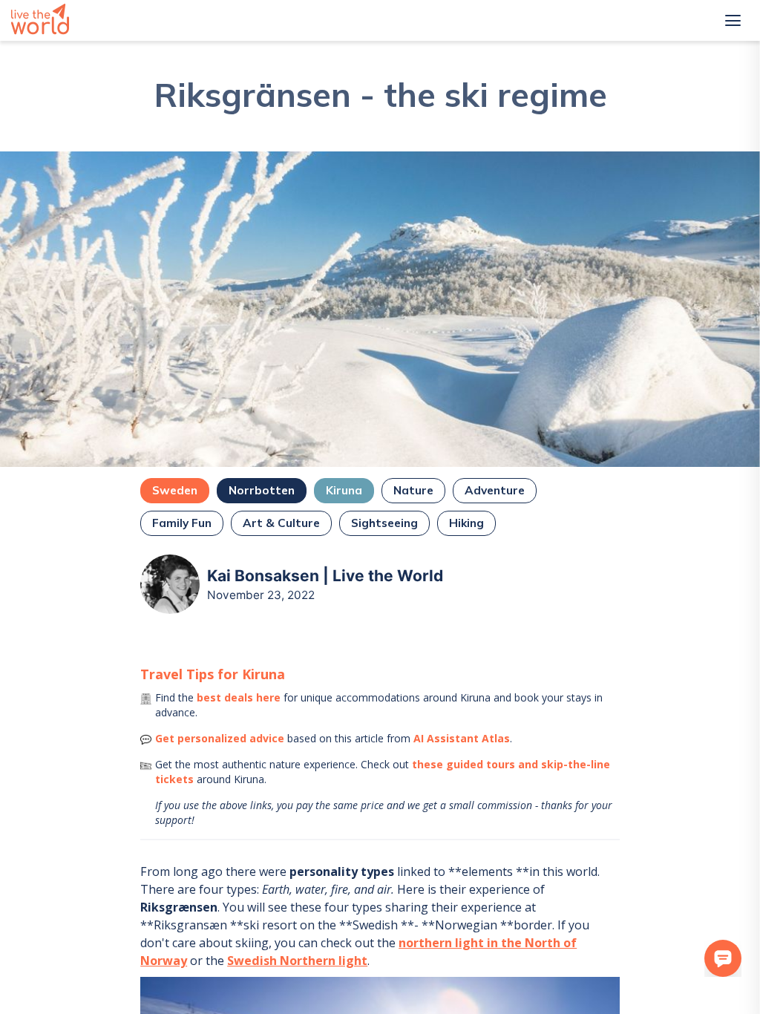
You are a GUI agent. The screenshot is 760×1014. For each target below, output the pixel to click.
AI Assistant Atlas (461, 738)
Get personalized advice (219, 738)
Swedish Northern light (297, 960)
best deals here (239, 697)
